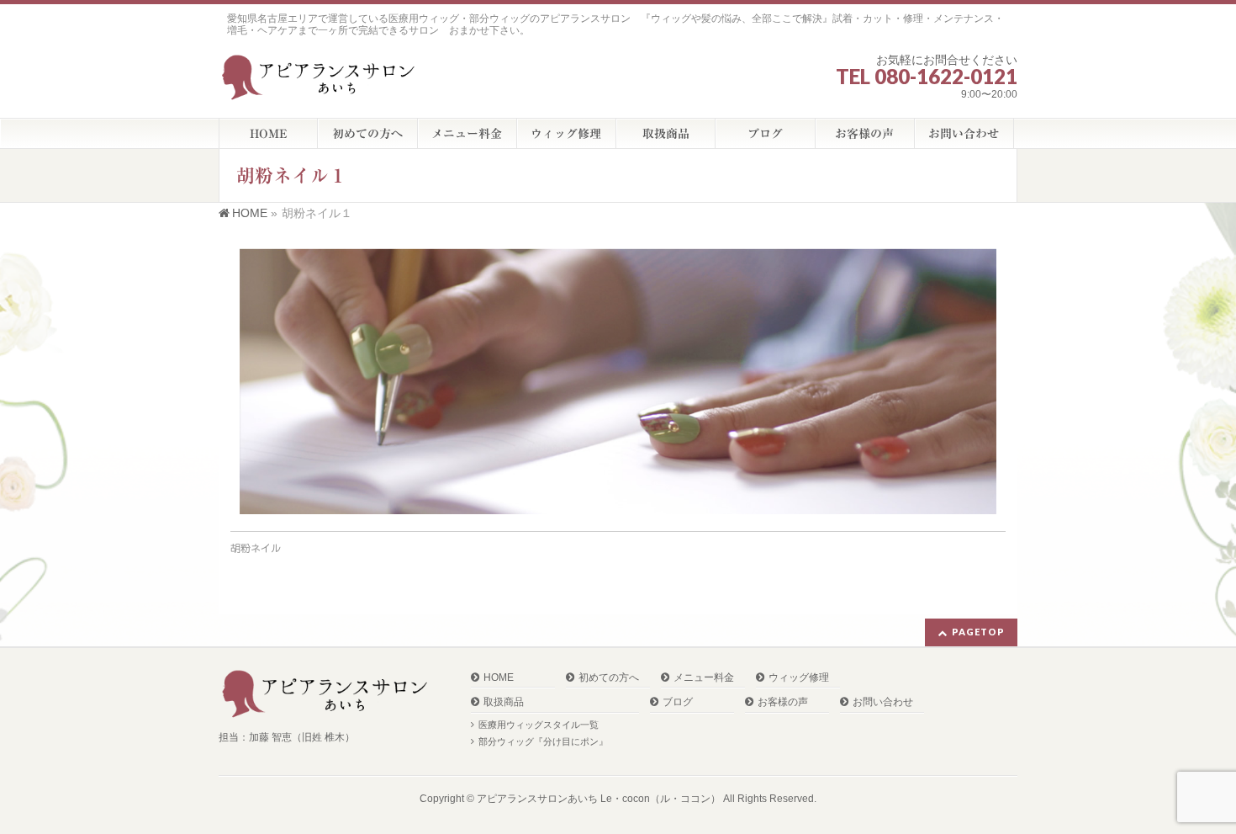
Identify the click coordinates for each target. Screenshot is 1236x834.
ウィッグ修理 (799, 677)
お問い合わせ (883, 702)
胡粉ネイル (255, 548)
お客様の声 (783, 702)
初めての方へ (608, 677)
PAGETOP (978, 631)
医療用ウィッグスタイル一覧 (538, 725)
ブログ (678, 702)
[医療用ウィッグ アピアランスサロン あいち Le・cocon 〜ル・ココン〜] (321, 81)
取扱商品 (503, 702)
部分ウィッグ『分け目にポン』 (543, 741)
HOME (498, 677)
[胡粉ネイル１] (618, 381)
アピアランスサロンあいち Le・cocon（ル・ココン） (599, 799)
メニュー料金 (703, 677)
